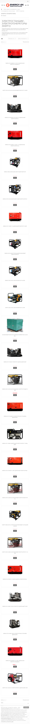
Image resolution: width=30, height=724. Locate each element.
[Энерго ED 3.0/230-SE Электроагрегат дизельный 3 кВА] (15, 678)
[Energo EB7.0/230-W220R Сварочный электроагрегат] (15, 189)
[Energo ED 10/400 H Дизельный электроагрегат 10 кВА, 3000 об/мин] (15, 433)
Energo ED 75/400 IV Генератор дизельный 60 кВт (15, 362)
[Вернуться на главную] (1, 9)
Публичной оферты (11, 718)
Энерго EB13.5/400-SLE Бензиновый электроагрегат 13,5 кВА (15, 552)
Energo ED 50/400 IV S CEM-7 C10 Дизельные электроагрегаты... (15, 145)
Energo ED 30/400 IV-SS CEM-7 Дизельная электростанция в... (15, 661)
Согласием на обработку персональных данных (12, 720)
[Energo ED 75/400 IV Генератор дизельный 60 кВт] (15, 352)
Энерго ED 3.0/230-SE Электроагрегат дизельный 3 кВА (15, 687)
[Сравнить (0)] (27, 1)
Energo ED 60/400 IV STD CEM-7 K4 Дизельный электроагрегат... (15, 118)
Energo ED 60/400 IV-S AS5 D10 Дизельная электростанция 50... (15, 64)
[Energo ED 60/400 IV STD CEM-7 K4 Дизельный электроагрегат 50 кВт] (15, 108)
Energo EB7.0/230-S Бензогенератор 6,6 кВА (15, 280)
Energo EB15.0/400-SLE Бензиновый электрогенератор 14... (15, 498)
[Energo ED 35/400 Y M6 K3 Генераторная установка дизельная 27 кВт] (15, 624)
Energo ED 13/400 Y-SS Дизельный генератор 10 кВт (15, 226)
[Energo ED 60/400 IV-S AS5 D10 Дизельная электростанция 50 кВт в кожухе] (15, 53)
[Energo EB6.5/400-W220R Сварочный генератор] (15, 162)
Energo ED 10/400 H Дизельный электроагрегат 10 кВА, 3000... (15, 444)
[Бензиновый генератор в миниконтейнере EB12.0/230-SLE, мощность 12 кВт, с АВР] (15, 325)
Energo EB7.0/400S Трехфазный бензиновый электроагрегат (15, 254)
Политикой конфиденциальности (9, 719)
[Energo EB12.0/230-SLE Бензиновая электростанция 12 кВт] (15, 379)
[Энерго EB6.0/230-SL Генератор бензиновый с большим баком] (15, 515)
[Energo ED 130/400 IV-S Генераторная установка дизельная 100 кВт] (15, 406)
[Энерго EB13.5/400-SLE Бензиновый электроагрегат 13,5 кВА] (15, 542)
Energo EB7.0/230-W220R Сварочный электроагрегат (15, 199)
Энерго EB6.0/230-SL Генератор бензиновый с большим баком (15, 525)
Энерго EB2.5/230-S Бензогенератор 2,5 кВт (15, 307)
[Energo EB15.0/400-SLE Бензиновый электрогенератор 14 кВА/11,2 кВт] (15, 488)
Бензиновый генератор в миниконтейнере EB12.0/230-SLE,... (15, 335)
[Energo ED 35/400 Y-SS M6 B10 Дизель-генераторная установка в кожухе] (15, 569)
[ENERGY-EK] (15, 5)
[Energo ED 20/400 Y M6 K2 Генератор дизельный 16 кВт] (15, 596)
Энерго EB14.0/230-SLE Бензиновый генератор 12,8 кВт (15, 90)
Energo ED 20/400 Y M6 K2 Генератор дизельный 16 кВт (15, 606)
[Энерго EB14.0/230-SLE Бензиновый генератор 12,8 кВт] (15, 80)
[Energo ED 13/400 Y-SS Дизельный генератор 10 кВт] (15, 216)
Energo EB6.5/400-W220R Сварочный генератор (15, 171)
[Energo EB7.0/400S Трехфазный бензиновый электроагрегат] (15, 243)
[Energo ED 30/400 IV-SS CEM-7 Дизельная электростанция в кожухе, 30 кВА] (15, 651)
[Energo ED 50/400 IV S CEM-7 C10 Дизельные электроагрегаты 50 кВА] (15, 135)
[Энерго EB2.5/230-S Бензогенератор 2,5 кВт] (15, 298)
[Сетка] (2, 39)
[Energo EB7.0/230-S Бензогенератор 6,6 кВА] (15, 271)
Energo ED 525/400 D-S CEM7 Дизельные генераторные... (15, 470)
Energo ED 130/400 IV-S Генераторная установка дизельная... (15, 417)
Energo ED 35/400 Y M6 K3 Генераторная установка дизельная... (15, 634)
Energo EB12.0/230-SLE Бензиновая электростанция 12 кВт (15, 389)
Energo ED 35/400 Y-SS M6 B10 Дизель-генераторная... (15, 579)
